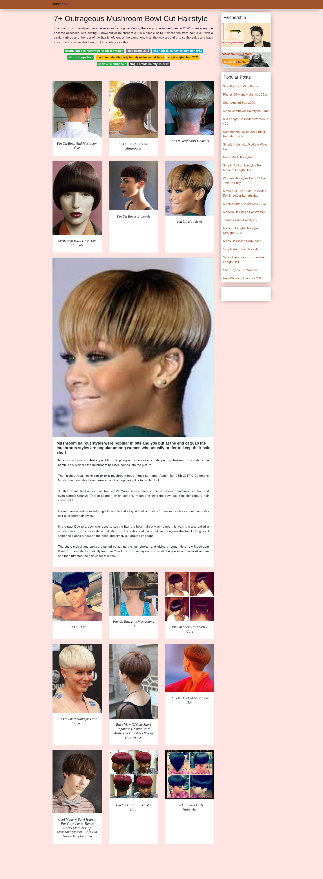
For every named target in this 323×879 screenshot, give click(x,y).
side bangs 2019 (138, 50)
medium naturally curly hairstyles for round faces (130, 57)
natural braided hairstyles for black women (94, 50)
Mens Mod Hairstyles (237, 157)
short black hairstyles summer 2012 (177, 50)
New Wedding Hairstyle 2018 (243, 278)
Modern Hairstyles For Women (244, 212)
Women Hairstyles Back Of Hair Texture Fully (245, 180)
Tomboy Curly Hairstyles (240, 220)
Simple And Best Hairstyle (241, 249)
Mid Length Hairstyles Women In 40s (245, 121)
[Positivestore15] (245, 59)
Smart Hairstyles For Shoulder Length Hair (244, 259)
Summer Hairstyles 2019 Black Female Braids (244, 134)
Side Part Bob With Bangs (241, 86)
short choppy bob (80, 57)
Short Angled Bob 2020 (239, 102)
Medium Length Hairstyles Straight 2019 (241, 230)
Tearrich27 (60, 4)
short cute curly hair (112, 64)
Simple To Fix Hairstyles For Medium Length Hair (242, 168)
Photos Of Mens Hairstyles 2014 (245, 94)
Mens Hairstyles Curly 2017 (242, 241)
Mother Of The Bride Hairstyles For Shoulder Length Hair (244, 193)
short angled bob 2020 (183, 57)
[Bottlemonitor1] (245, 35)
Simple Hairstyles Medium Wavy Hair (245, 147)
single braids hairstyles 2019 (149, 64)
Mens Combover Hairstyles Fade (246, 111)
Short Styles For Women (240, 270)
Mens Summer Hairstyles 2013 (244, 203)
